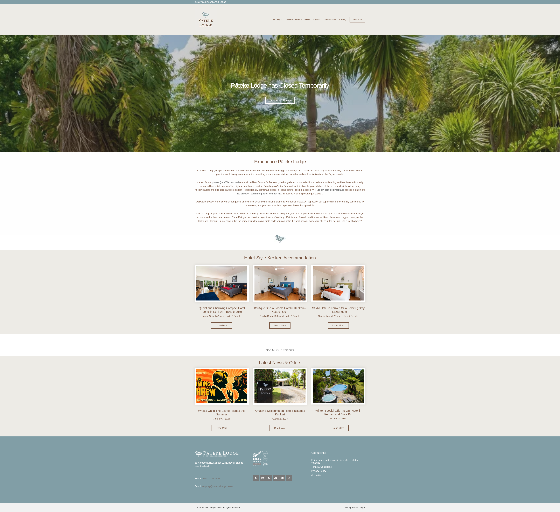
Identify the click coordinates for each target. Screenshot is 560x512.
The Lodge (277, 20)
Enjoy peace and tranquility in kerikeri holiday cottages (334, 461)
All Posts (316, 475)
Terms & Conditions (321, 467)
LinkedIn (282, 478)
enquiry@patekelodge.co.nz (217, 486)
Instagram (263, 478)
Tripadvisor (276, 478)
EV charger (243, 193)
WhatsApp (289, 478)
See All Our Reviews (280, 350)
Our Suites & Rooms (280, 100)
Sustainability (329, 20)
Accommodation (292, 20)
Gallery (342, 20)
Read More (221, 428)
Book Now (357, 20)
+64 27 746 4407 (211, 478)
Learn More (222, 325)
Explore (316, 20)
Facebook (256, 478)
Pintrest (269, 478)
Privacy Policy (318, 471)
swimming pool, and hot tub (266, 193)
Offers (307, 20)
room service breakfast (331, 190)
